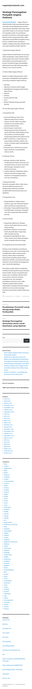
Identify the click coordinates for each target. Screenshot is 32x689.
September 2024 (9, 435)
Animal (6, 466)
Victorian (7, 602)
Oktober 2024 (8, 433)
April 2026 (7, 401)
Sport (5, 585)
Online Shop (8, 555)
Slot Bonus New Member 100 (11, 650)
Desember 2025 (9, 405)
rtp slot (6, 574)
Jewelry (6, 518)
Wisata (6, 604)
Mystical (6, 550)
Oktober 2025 (8, 409)
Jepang (6, 516)
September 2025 (9, 412)
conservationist (9, 481)
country (6, 483)
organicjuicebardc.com (13, 5)
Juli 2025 (6, 414)
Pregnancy (7, 559)
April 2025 (7, 420)
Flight (6, 494)
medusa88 (5, 674)
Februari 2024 (8, 450)
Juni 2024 (7, 442)
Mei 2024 (7, 444)
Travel (6, 598)
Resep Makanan (9, 570)
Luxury (6, 537)
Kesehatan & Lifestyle (10, 524)
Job (5, 520)
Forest (6, 500)
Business (6, 475)
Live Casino (5, 633)
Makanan (7, 539)
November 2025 (9, 407)
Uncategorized (25, 296)
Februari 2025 (8, 425)
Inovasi (6, 513)
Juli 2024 (6, 440)
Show (5, 578)
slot (3, 654)
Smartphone (8, 580)
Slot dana (5, 637)
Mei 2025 (7, 418)
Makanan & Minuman (10, 542)
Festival (6, 492)
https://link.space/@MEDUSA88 (12, 665)
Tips (5, 596)
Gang (5, 505)
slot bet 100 (6, 620)
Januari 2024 (8, 453)
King (5, 526)
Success (6, 591)
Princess (6, 563)
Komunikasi (7, 531)
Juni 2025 (7, 416)
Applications (8, 468)
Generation (7, 507)
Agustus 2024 (8, 438)
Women (6, 609)
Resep (6, 567)
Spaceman (7, 583)
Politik (6, 557)
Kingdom (7, 529)
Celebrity (7, 477)
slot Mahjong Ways (8, 646)
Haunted (6, 509)
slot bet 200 (6, 678)
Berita (6, 472)
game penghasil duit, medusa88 (12, 669)
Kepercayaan (8, 522)
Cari (3, 337)
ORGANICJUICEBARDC (9, 22)
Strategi (6, 589)
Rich (5, 572)
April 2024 (7, 446)
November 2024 (9, 431)
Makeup (6, 544)
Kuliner (6, 533)
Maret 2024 (7, 448)
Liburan (6, 535)
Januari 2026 (8, 403)
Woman (6, 606)
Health (6, 511)
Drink (6, 485)
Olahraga (7, 552)
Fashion (6, 490)
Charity (6, 479)
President (7, 561)
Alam (5, 464)
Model (6, 546)
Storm (6, 587)
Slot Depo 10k (6, 628)
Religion (6, 565)
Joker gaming (6, 641)
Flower (6, 496)
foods (5, 498)
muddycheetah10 (9, 296)
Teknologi (7, 593)
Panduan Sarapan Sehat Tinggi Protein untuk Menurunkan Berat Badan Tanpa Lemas (16, 368)
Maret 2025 (7, 422)
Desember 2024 (9, 429)
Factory (6, 488)
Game (6, 503)
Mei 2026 (7, 399)
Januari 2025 (8, 427)
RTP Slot (5, 624)
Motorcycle (7, 548)
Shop (5, 576)
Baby (5, 470)
